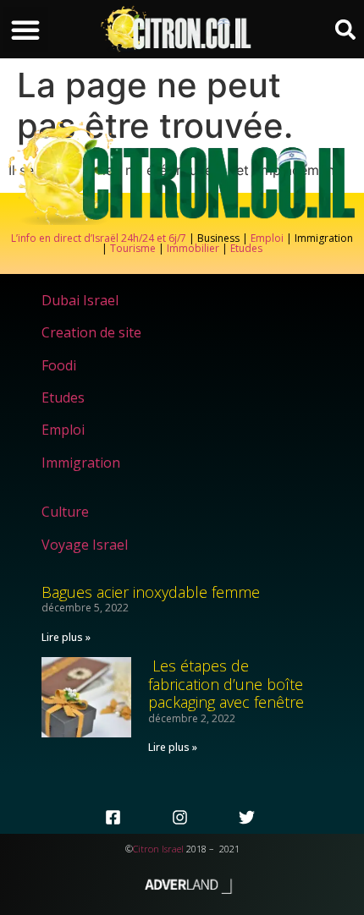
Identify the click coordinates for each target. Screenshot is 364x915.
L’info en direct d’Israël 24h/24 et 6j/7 (100, 238)
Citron (146, 848)
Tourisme (133, 248)
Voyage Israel (84, 544)
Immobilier (193, 248)
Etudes (246, 248)
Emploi (267, 238)
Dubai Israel (80, 300)
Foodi (58, 365)
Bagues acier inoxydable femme (150, 592)
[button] (25, 29)
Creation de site (91, 332)
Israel (173, 848)
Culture (65, 511)
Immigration (80, 462)
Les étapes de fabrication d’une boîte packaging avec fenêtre (226, 683)
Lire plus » (66, 637)
